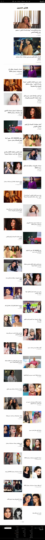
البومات (24, 536)
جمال (27, 1)
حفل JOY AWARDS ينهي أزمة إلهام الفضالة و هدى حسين (13, 139)
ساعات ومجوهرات (23, 528)
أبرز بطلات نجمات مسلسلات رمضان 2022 (32, 485)
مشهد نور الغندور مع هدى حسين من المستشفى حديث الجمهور (33, 402)
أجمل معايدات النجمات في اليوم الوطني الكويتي (33, 125)
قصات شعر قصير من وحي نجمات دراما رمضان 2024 (28, 58)
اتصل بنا (17, 529)
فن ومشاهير (31, 534)
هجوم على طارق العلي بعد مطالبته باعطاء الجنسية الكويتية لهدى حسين (13, 361)
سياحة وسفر (24, 530)
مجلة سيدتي (17, 534)
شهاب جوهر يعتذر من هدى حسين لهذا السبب (14, 416)
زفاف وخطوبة (31, 537)
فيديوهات (24, 534)
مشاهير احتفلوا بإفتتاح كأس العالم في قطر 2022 (13, 306)
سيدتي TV (17, 537)
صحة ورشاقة (23, 1)
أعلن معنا (17, 532)
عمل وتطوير (24, 532)
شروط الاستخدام (16, 530)
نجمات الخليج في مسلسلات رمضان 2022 (32, 458)
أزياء (29, 1)
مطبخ (15, 1)
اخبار (24, 529)
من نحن (17, 528)
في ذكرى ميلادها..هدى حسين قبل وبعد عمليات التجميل (14, 333)
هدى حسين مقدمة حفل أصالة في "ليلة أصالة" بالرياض (33, 292)
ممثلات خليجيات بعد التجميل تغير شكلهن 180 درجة (32, 320)
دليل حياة (31, 532)
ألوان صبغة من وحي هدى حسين (34, 348)
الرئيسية (24, 4)
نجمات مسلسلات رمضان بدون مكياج (14, 389)
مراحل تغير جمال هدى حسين (35, 430)
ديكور (24, 533)
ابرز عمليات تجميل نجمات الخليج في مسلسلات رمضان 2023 (13, 111)
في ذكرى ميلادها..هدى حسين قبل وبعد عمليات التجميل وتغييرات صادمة (32, 98)
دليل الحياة (18, 1)
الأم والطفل (31, 536)
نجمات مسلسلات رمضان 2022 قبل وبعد (13, 472)
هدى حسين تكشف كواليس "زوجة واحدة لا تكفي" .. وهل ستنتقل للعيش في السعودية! (32, 84)
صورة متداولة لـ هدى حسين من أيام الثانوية (32, 375)
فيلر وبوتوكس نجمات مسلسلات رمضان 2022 (14, 444)
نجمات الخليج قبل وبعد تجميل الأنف (14, 499)
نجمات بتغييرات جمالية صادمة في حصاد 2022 (32, 167)
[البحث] (3, 1)
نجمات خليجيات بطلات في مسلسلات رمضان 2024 (15, 70)
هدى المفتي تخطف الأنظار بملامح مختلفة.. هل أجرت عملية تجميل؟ (13, 153)
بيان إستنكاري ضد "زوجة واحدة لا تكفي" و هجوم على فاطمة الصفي (28, 31)
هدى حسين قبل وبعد (36, 513)
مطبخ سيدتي (17, 535)
